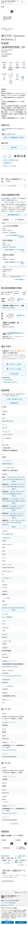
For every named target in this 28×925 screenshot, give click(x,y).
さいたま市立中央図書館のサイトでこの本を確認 (14, 236)
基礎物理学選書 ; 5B (7, 464)
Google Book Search (10, 382)
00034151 (21, 479)
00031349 (21, 486)
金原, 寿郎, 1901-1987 (16, 484)
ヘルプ (15, 211)
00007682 (18, 494)
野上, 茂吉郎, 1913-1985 (17, 499)
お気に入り (5, 157)
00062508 (18, 508)
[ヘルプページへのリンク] (9, 29)
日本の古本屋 (7, 380)
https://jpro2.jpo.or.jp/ (8, 750)
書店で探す (14, 147)
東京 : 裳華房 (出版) (7, 534)
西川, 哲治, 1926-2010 (16, 513)
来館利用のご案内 (20, 299)
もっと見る (7, 863)
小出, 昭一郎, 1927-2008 (13, 477)
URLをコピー (9, 157)
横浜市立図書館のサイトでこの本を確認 (14, 250)
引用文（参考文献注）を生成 (11, 160)
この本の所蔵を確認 (18, 279)
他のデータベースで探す (10, 166)
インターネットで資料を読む (8, 903)
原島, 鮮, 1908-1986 (15, 491)
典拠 (13, 481)
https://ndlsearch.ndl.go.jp (10, 666)
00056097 (22, 501)
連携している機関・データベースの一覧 (14, 202)
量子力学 (4, 428)
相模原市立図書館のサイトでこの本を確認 (14, 262)
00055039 (19, 515)
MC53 (3, 624)
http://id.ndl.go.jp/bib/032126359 (12, 676)
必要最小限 (7, 922)
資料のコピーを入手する (7, 905)
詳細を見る (22, 78)
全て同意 (21, 922)
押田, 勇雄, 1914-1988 (16, 506)
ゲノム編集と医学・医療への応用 (21, 857)
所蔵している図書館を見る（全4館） (14, 137)
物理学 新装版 (5, 856)
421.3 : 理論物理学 (7, 617)
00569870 (21, 608)
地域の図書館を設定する (14, 215)
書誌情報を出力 (8, 163)
